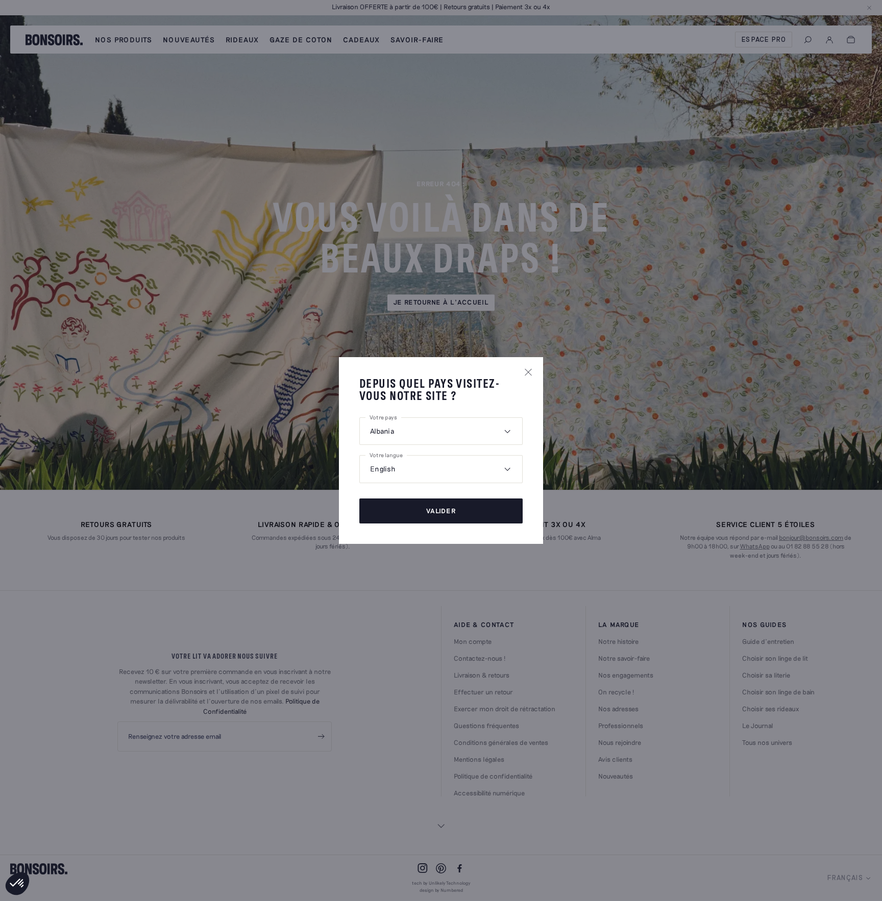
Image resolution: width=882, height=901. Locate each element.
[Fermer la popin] (528, 372)
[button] (17, 883)
